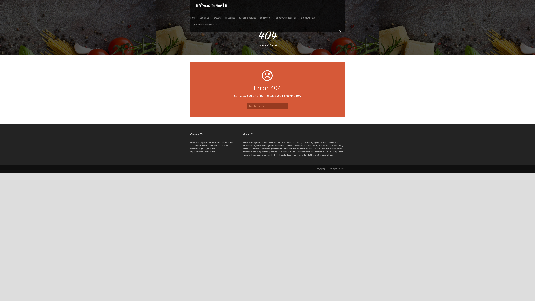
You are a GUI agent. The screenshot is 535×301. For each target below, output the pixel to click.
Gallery (217, 18)
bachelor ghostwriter (206, 24)
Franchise (230, 18)
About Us (204, 18)
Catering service (247, 18)
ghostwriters (308, 18)
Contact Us (266, 18)
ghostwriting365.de (286, 18)
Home (192, 18)
